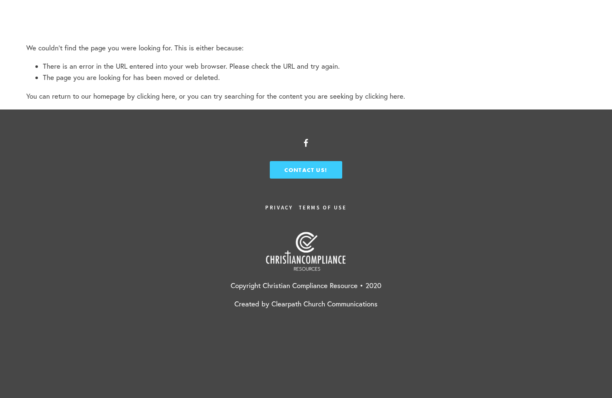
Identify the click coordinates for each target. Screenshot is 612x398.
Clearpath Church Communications (324, 303)
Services (136, 21)
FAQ (97, 21)
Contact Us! (305, 170)
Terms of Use (323, 207)
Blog (178, 21)
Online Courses (48, 21)
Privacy (279, 207)
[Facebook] (306, 143)
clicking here (156, 96)
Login (571, 21)
